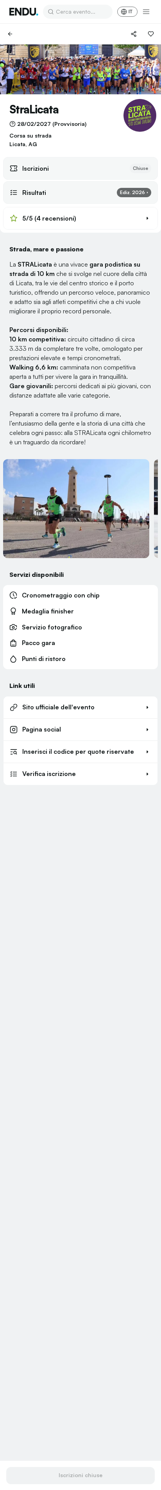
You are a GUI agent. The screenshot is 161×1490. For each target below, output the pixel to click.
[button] (80, 218)
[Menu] (146, 11)
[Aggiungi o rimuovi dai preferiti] (151, 34)
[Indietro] (10, 34)
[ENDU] (23, 11)
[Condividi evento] (134, 34)
